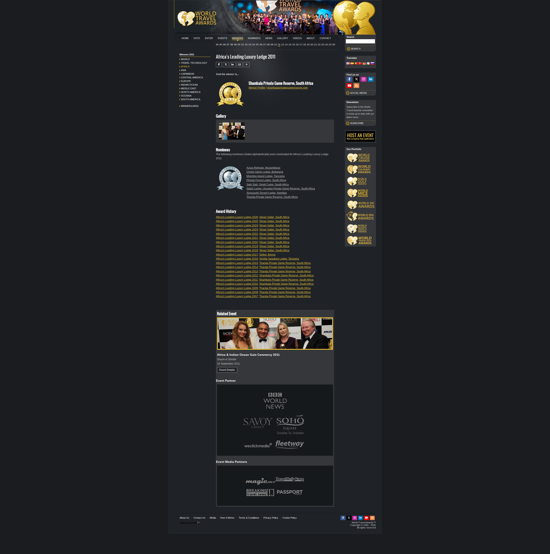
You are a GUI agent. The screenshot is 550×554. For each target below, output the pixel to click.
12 (282, 44)
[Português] (356, 63)
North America (190, 92)
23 (323, 44)
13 (286, 44)
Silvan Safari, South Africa (274, 217)
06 (261, 44)
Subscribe (357, 123)
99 (235, 44)
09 (272, 44)
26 (334, 44)
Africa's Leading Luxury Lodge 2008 (237, 292)
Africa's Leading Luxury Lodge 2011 (237, 279)
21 (315, 44)
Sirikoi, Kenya (267, 254)
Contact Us (199, 517)
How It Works (227, 517)
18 (304, 44)
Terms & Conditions (249, 517)
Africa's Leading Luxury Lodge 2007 (237, 296)
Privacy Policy (270, 517)
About (311, 38)
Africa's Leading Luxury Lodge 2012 (237, 275)
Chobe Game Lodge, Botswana (264, 171)
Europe (186, 81)
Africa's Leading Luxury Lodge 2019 (237, 246)
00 (239, 44)
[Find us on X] (356, 79)
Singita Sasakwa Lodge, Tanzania (279, 258)
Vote (197, 38)
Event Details (227, 369)
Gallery (282, 38)
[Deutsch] (364, 63)
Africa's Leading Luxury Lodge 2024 (237, 225)
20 (312, 44)
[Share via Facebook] (219, 64)
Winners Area (190, 106)
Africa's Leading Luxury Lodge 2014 (237, 267)
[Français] (368, 63)
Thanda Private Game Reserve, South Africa (272, 196)
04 (253, 44)
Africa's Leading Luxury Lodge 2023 (237, 229)
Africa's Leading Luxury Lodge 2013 (237, 271)
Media (213, 517)
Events (222, 38)
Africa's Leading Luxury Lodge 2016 (237, 258)
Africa (185, 66)
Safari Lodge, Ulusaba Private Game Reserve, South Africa (280, 188)
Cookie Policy (290, 517)
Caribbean (187, 74)
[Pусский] (372, 63)
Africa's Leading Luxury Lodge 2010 (237, 283)
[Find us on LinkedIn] (371, 79)
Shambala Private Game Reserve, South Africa (286, 275)
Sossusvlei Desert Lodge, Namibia (266, 192)
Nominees (254, 38)
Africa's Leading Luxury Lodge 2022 (237, 233)
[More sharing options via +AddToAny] (246, 64)
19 (308, 44)
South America (190, 99)
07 (264, 44)
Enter (209, 38)
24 (326, 44)
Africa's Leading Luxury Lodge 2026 (237, 217)
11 (279, 44)
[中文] (360, 63)
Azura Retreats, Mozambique (263, 167)
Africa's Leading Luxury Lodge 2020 (237, 242)
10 (275, 44)
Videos (297, 38)
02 (246, 44)
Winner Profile (257, 87)
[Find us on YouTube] (349, 85)
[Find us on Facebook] (349, 79)
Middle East (188, 88)
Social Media (358, 93)
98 (232, 44)
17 (301, 44)
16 (297, 44)
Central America (192, 77)
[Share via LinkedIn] (232, 64)
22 (319, 44)
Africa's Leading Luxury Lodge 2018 (237, 250)
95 (221, 44)
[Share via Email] (239, 64)
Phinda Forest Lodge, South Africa (266, 180)
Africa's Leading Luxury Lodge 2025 (237, 221)
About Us (184, 517)
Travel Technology (194, 63)
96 (224, 44)
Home (185, 38)
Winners (237, 38)
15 (293, 44)
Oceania (186, 95)
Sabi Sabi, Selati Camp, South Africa (267, 184)
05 (257, 44)
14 (290, 44)
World (185, 59)
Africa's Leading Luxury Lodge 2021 (237, 237)
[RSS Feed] (356, 85)
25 (330, 44)
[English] (348, 63)
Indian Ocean (189, 84)
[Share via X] (225, 64)
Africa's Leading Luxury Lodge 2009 (237, 288)
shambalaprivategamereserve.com (287, 87)
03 (250, 44)
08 (268, 44)
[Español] (352, 63)
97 (228, 44)
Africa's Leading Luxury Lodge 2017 (237, 254)
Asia (183, 70)
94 (217, 44)
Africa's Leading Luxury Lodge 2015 (237, 263)
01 (242, 44)
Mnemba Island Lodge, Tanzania (265, 176)
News (268, 38)
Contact (325, 38)
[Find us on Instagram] (363, 79)
